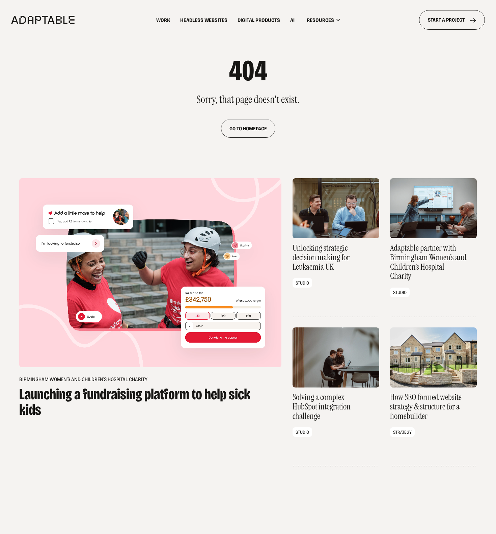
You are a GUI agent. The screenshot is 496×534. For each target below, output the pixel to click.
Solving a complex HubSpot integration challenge (336, 396)
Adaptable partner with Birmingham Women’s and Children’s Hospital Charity (433, 247)
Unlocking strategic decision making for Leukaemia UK (336, 247)
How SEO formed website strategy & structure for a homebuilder (433, 396)
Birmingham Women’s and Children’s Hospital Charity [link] (134, 396)
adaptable (64, 20)
